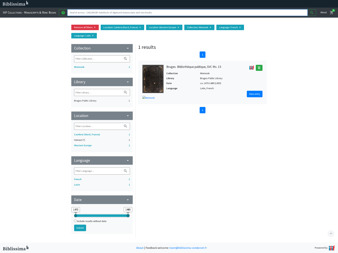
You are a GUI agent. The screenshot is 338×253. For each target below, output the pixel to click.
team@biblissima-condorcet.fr (188, 247)
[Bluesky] (174, 3)
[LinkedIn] (169, 3)
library (102, 81)
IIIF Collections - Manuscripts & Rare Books (29, 12)
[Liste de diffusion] (163, 3)
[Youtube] (186, 3)
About (323, 12)
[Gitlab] (197, 3)
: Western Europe (164, 27)
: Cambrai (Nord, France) (122, 27)
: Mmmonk (199, 27)
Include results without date (92, 221)
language (102, 160)
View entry (254, 93)
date (102, 199)
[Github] (191, 3)
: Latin (84, 35)
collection (102, 48)
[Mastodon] (180, 3)
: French (230, 27)
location (102, 115)
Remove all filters (85, 27)
